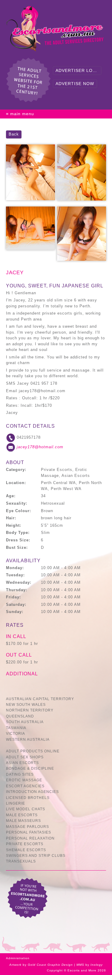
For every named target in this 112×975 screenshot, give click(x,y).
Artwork (15, 964)
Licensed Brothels (28, 798)
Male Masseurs (23, 820)
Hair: (11, 518)
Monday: (15, 568)
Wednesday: (18, 582)
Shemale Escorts (26, 850)
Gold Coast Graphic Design (50, 964)
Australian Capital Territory (40, 699)
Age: (11, 496)
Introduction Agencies (32, 792)
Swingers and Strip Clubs (35, 855)
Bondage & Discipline (30, 768)
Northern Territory (29, 710)
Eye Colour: (18, 511)
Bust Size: (17, 547)
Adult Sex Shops (25, 757)
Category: (16, 469)
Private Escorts (24, 844)
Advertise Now (75, 83)
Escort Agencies (25, 786)
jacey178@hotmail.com (40, 447)
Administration (18, 958)
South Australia (25, 722)
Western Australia (28, 739)
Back (14, 134)
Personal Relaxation (30, 838)
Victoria (15, 733)
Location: (16, 482)
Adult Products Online (32, 751)
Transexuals (21, 861)
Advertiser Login (78, 70)
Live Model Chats (25, 809)
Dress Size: (18, 540)
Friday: (13, 597)
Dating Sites (20, 774)
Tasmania (16, 728)
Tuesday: (15, 575)
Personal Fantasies (28, 832)
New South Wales (26, 704)
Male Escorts (22, 815)
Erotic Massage (24, 780)
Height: (13, 525)
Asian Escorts (22, 763)
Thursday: (16, 590)
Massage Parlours (27, 826)
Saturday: (16, 604)
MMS (80, 964)
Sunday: (14, 611)
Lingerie (15, 803)
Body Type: (18, 532)
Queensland (20, 716)
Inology (96, 964)
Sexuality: (16, 503)
